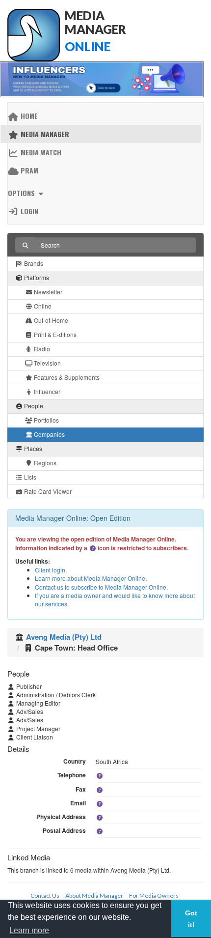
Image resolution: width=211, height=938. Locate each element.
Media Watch (40, 152)
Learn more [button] (29, 930)
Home (28, 116)
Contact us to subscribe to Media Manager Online (100, 587)
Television (46, 363)
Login (28, 211)
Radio (41, 348)
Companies (48, 434)
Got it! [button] (191, 919)
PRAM (28, 170)
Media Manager (44, 134)
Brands (33, 263)
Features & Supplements (66, 377)
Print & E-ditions (54, 334)
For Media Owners (154, 895)
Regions (44, 462)
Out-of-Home (50, 320)
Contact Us (44, 895)
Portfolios (45, 420)
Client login (50, 570)
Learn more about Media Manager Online (90, 578)
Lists (29, 477)
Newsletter (47, 291)
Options (22, 193)
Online (42, 306)
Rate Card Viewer (47, 491)
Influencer (46, 391)
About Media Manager (94, 895)
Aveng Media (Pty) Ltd (64, 636)
